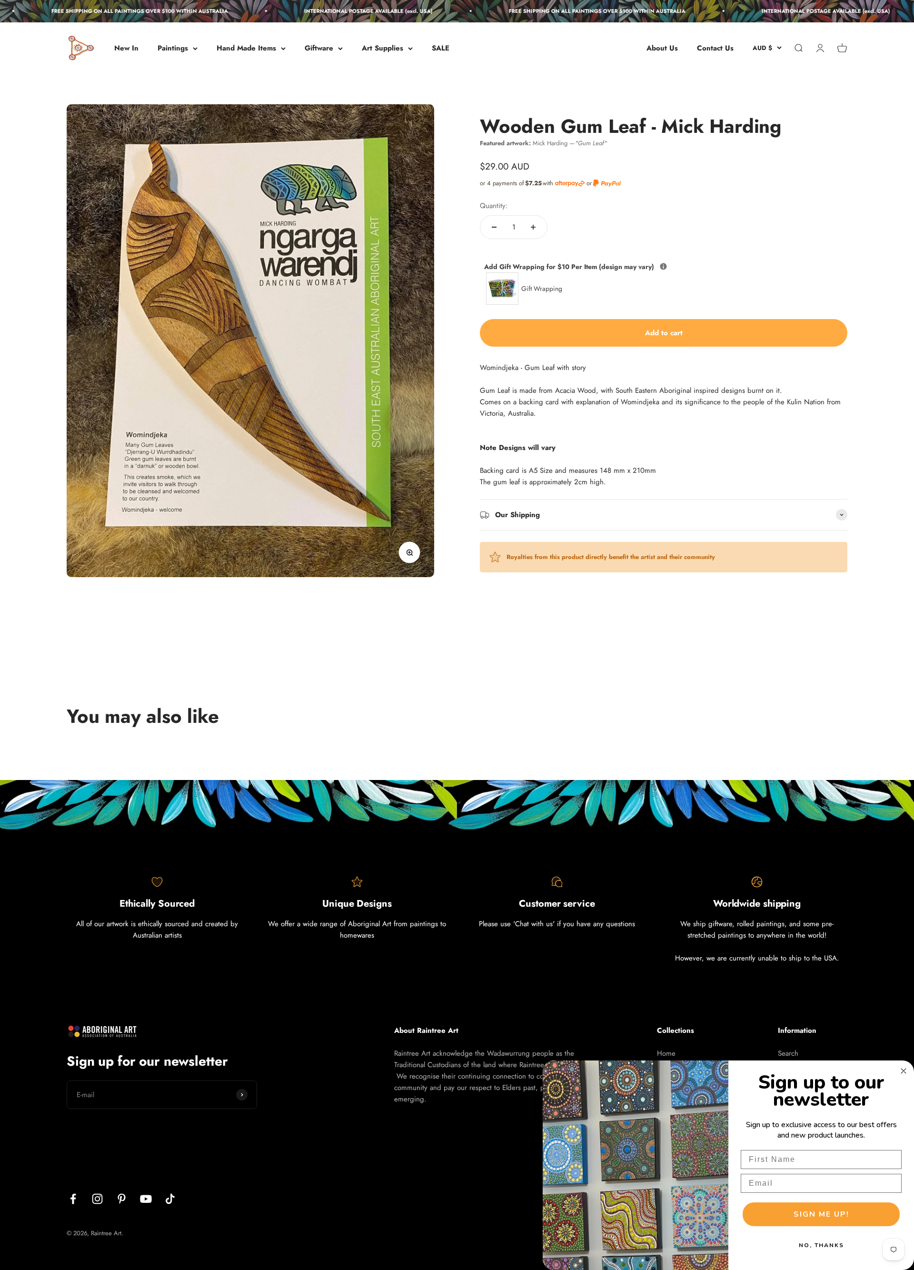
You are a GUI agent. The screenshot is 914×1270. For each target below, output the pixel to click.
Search (788, 1053)
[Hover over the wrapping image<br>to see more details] (663, 266)
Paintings (173, 48)
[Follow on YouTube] (145, 1198)
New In (126, 48)
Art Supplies (382, 48)
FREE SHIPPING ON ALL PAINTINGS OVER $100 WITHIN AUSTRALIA (108, 11)
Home (666, 1053)
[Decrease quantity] (494, 227)
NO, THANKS (821, 1245)
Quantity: (494, 205)
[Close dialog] (903, 1071)
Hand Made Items (246, 48)
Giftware (319, 48)
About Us (662, 48)
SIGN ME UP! (821, 1214)
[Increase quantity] (533, 227)
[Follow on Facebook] (73, 1198)
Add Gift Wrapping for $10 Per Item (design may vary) (614, 266)
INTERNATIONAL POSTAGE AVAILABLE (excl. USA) (336, 11)
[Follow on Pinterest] (121, 1198)
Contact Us (715, 48)
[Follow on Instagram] (97, 1198)
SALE (440, 48)
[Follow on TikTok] (170, 1198)
